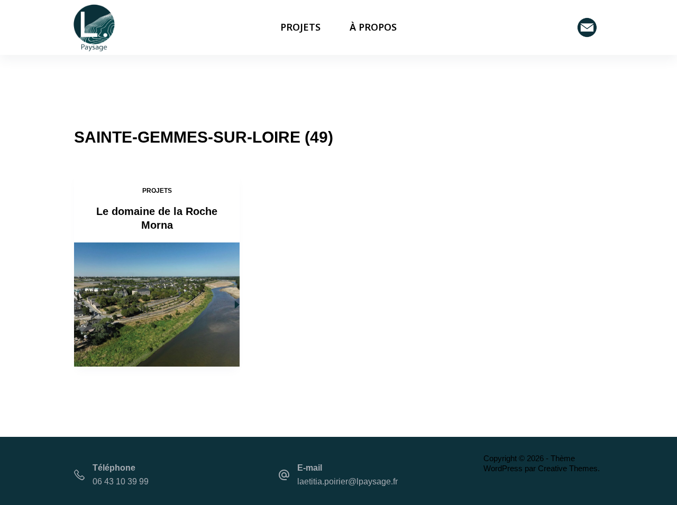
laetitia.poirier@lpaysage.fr (347, 481)
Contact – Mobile (590, 27)
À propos (373, 27)
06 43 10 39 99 (121, 481)
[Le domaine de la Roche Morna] (157, 304)
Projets (300, 27)
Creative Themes (568, 468)
